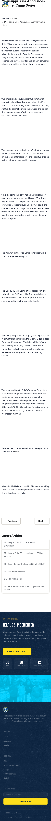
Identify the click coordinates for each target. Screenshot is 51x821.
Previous (12, 521)
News (14, 18)
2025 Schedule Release (14, 571)
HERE (16, 451)
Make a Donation (17, 651)
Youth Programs (9, 774)
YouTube (28, 817)
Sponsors (7, 741)
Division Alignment (13, 578)
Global (6, 778)
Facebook (18, 817)
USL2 (5, 761)
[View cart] (40, 4)
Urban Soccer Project (11, 765)
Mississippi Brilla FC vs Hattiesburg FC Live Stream (23, 555)
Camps (6, 769)
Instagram (7, 817)
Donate (6, 745)
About (5, 737)
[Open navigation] (45, 4)
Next (40, 521)
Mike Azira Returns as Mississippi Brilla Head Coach (24, 588)
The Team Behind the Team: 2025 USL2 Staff (24, 564)
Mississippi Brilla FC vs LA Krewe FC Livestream (20, 544)
